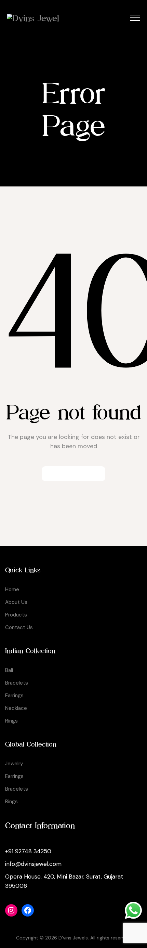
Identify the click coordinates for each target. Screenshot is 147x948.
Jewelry (14, 763)
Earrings (14, 695)
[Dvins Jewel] (33, 18)
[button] (73, 473)
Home (12, 589)
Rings (11, 720)
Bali (9, 670)
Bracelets (16, 682)
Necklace (16, 708)
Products (16, 614)
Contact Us (19, 627)
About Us (16, 602)
